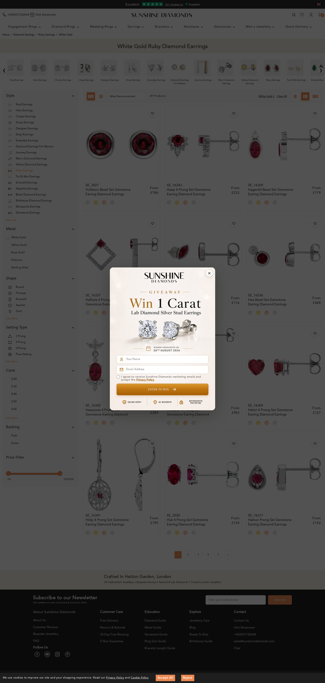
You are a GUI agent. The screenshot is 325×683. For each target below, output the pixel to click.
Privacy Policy (145, 380)
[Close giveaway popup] (209, 273)
